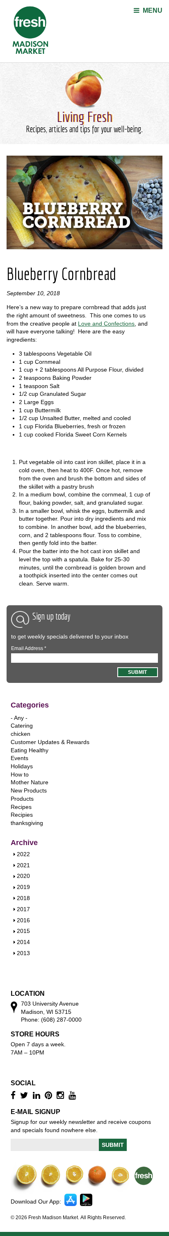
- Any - (19, 717)
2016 (23, 920)
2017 (23, 909)
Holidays (22, 766)
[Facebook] (14, 1095)
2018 (23, 898)
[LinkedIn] (37, 1095)
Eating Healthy (29, 750)
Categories (30, 705)
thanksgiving (27, 823)
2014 (23, 942)
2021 (23, 865)
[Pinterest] (49, 1095)
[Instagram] (61, 1095)
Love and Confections (106, 323)
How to (20, 774)
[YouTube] (73, 1095)
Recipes (21, 807)
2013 (23, 953)
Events (19, 758)
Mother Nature (29, 782)
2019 (23, 887)
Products (22, 798)
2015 (23, 931)
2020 (23, 876)
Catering (22, 725)
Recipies (22, 814)
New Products (29, 790)
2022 (23, 854)
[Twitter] (25, 1095)
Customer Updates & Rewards (50, 742)
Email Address (28, 648)
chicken (20, 734)
